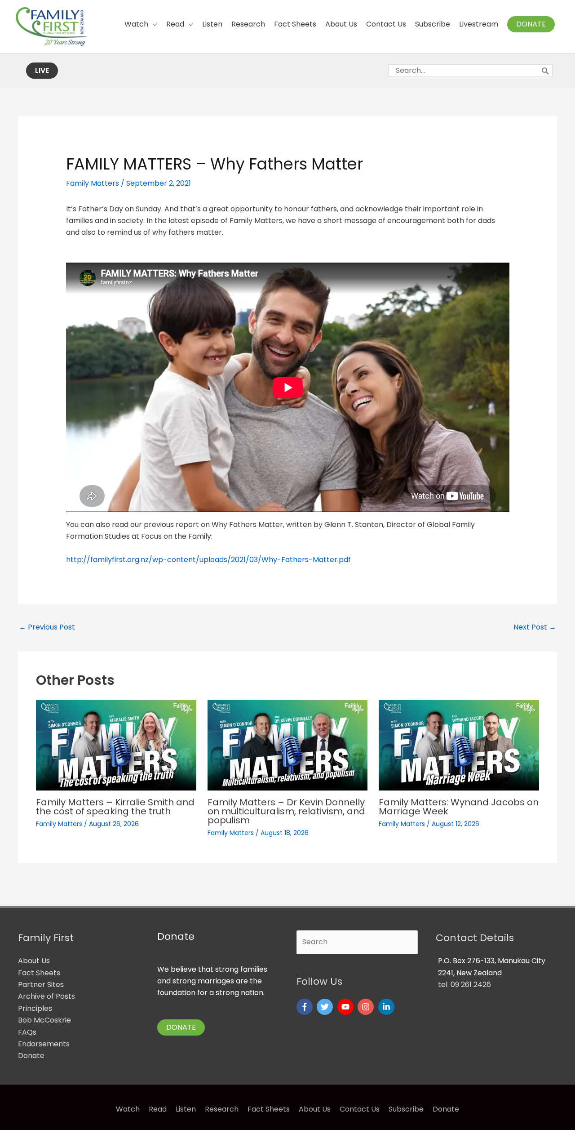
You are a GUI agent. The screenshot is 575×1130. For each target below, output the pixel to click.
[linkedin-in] (387, 1007)
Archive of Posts (46, 996)
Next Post (534, 627)
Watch (128, 1109)
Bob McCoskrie (44, 1020)
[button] (531, 24)
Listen (186, 1109)
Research (222, 1109)
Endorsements (44, 1044)
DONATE (181, 1027)
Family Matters (92, 183)
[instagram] (367, 1007)
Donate (31, 1055)
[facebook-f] (305, 1007)
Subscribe (406, 1109)
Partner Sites (41, 984)
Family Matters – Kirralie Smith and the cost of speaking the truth (115, 806)
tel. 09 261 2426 (464, 984)
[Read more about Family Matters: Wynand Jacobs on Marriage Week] (459, 745)
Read (158, 1109)
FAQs (27, 1032)
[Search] (545, 70)
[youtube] (346, 1007)
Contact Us (360, 1109)
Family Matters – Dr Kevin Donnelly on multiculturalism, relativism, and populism (286, 811)
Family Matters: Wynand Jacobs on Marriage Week (459, 806)
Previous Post (47, 627)
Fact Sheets (39, 973)
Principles (35, 1008)
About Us (34, 961)
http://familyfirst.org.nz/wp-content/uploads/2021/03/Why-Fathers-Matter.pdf (208, 559)
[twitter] (326, 1007)
